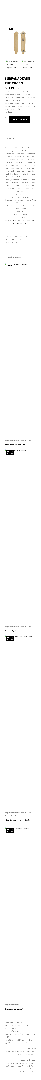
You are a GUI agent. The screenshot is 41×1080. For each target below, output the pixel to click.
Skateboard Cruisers (25, 440)
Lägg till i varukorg (19, 119)
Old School (20, 239)
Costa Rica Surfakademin (15, 220)
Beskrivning (10, 139)
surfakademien (12, 242)
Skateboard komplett (11, 816)
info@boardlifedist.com (27, 1072)
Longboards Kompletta (24, 236)
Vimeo (25, 223)
